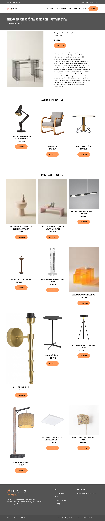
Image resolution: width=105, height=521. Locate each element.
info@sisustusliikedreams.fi (89, 2)
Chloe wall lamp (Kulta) (21, 387)
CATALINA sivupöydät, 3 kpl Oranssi (83, 295)
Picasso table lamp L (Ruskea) (21, 279)
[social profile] (19, 2)
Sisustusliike (49, 9)
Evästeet (73, 518)
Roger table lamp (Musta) (21, 462)
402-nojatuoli (52, 146)
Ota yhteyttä (66, 518)
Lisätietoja (60, 45)
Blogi (85, 9)
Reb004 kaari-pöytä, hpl (83, 146)
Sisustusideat (62, 9)
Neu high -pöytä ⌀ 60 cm (52, 355)
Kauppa (93, 9)
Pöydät (20, 23)
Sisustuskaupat (75, 9)
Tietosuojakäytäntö (84, 518)
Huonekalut (12, 23)
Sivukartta (94, 518)
